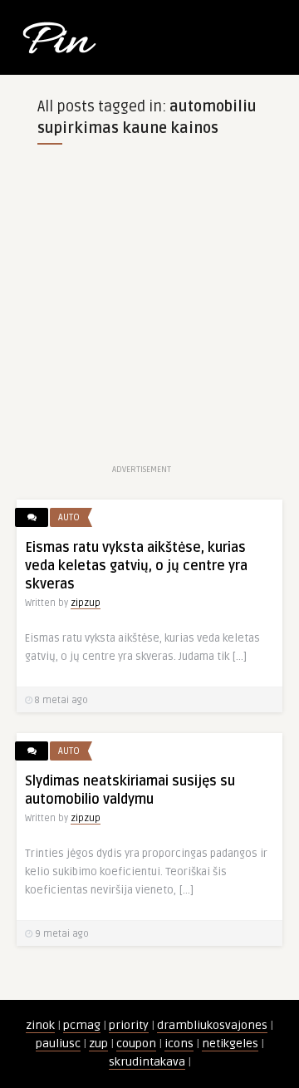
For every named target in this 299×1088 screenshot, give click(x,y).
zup (98, 1043)
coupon (136, 1043)
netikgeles (230, 1043)
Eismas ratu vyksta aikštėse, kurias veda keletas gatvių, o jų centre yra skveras (136, 566)
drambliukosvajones (212, 1025)
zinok (40, 1025)
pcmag (81, 1025)
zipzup (85, 603)
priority (129, 1025)
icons (179, 1043)
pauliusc (58, 1043)
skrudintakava (147, 1062)
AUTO (69, 517)
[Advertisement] (149, 310)
